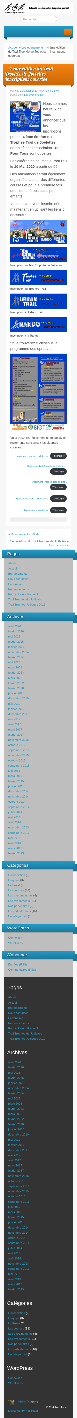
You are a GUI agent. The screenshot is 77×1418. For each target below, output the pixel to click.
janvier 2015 (16, 786)
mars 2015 (15, 775)
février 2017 (16, 734)
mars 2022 (15, 678)
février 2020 (16, 688)
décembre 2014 (18, 791)
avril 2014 (14, 822)
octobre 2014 (16, 801)
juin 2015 (14, 770)
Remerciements (18, 589)
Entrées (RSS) (17, 964)
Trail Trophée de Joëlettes (25, 599)
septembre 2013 (19, 832)
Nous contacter (18, 578)
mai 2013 (14, 837)
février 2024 (16, 657)
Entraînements (17, 573)
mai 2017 (14, 719)
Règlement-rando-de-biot (35, 510)
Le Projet (14, 885)
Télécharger (58, 456)
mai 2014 (14, 817)
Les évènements (32, 47)
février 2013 (16, 853)
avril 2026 (14, 626)
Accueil (13, 47)
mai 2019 (14, 703)
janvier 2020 (16, 693)
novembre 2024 (18, 652)
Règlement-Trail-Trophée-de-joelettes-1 (47, 466)
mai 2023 (14, 662)
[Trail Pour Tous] (38, 8)
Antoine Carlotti (51, 90)
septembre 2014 (19, 807)
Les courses (16, 890)
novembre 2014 (18, 796)
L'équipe (13, 880)
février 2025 (16, 641)
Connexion (15, 937)
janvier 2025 (16, 646)
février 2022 (16, 683)
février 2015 (16, 781)
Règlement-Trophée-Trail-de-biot (32, 456)
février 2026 (16, 631)
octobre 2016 (16, 744)
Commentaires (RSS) (22, 969)
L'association (16, 875)
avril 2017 (14, 724)
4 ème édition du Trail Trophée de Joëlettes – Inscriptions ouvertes (29, 73)
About (12, 563)
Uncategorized (17, 916)
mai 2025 (14, 636)
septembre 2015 (19, 765)
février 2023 (16, 672)
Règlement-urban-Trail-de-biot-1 (32, 498)
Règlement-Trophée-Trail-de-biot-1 (49, 482)
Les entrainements (20, 895)
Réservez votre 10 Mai (25, 534)
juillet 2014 (15, 812)
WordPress (15, 943)
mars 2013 (15, 848)
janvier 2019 (16, 708)
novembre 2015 (18, 755)
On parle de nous (19, 911)
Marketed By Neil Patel (23, 1410)
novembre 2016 (18, 739)
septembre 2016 (19, 750)
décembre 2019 (18, 698)
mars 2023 (15, 667)
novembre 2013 (18, 827)
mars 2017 (15, 729)
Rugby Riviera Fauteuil (23, 594)
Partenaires (15, 584)
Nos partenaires (18, 906)
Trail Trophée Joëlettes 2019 (26, 604)
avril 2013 (14, 843)
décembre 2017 (18, 714)
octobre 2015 (16, 760)
